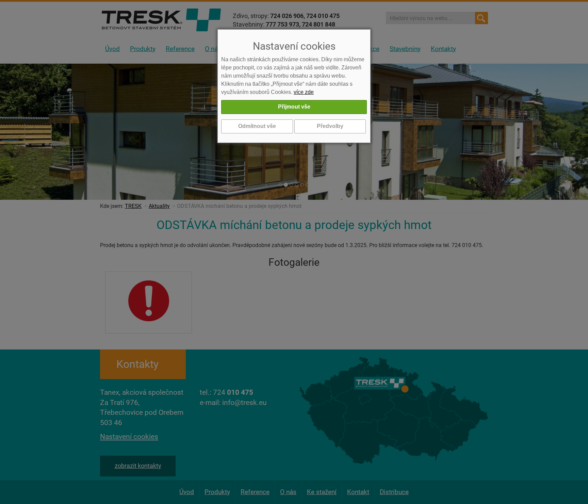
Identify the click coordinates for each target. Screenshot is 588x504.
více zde (304, 92)
